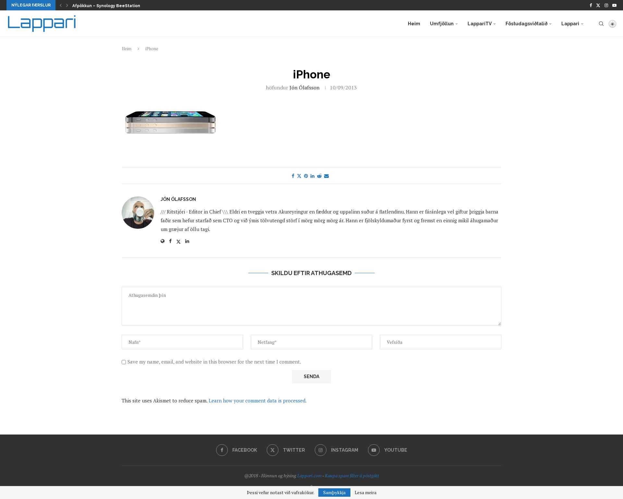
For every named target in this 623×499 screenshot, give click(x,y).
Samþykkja (334, 492)
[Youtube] (614, 5)
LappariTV (480, 23)
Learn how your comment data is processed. (258, 400)
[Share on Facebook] (293, 176)
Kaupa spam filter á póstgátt (352, 475)
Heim (414, 23)
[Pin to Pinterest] (306, 176)
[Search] (601, 24)
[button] (60, 5)
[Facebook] (591, 5)
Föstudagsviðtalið (526, 23)
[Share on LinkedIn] (312, 176)
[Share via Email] (326, 176)
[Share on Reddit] (319, 176)
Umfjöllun (442, 23)
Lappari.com (309, 475)
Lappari (570, 23)
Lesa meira (365, 492)
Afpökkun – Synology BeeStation (106, 6)
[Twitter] (598, 5)
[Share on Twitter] (299, 176)
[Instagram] (606, 5)
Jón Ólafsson (304, 87)
